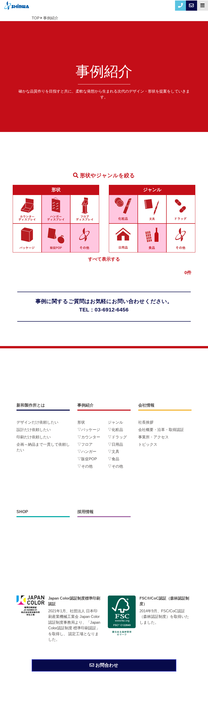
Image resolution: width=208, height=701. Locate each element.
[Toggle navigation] (202, 6)
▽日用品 (115, 444)
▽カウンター (88, 437)
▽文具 (113, 451)
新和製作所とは (30, 405)
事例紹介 (50, 18)
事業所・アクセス (153, 437)
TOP (36, 18)
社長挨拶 (145, 422)
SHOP (22, 512)
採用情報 (85, 512)
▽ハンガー (86, 451)
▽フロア (85, 444)
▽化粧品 (115, 429)
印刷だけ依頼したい (33, 437)
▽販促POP (87, 459)
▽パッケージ (88, 429)
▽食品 (113, 459)
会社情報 (146, 405)
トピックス (147, 444)
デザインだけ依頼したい (37, 422)
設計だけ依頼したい (33, 429)
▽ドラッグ (117, 437)
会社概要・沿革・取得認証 (161, 429)
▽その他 (85, 466)
